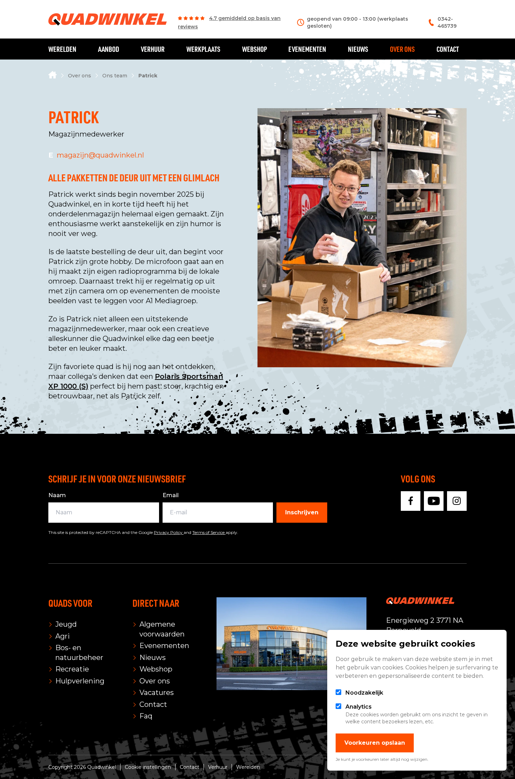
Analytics (358, 706)
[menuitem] (52, 75)
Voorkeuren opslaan (374, 742)
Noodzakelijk (364, 692)
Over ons (402, 49)
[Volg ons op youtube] (434, 501)
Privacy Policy (169, 532)
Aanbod (108, 49)
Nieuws (358, 49)
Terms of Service (209, 532)
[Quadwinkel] (107, 19)
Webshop (254, 49)
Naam (57, 495)
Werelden (62, 49)
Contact (448, 49)
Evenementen (307, 49)
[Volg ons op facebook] (410, 501)
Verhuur (153, 49)
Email (171, 495)
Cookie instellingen (148, 767)
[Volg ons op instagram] (457, 501)
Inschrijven (301, 512)
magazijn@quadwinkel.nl (100, 155)
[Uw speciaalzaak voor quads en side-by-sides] (52, 75)
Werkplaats (203, 49)
